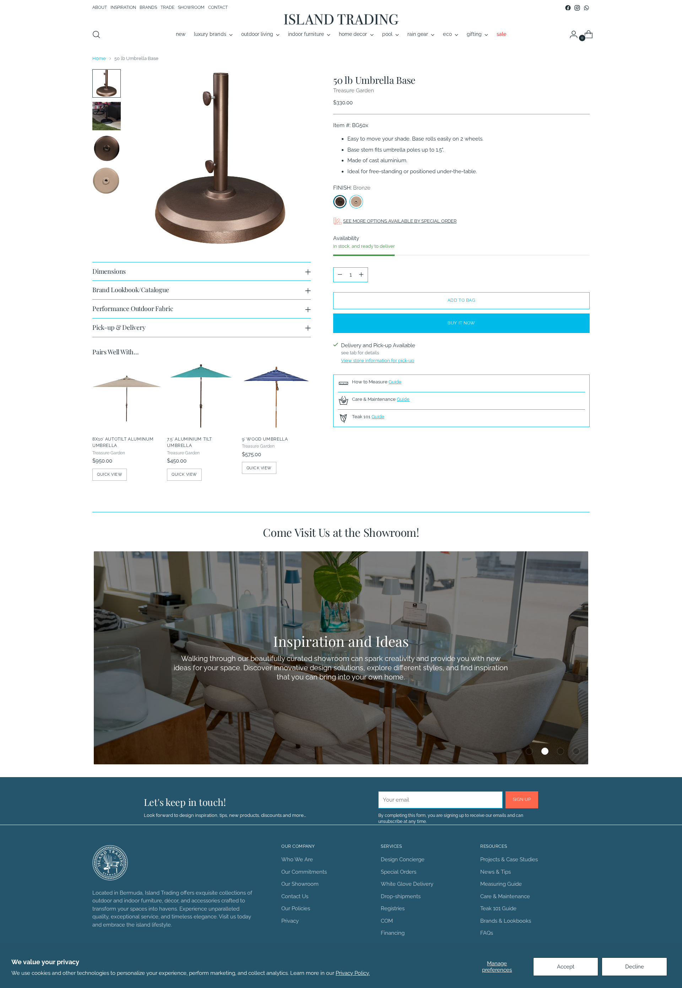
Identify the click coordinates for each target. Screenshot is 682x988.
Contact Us (294, 896)
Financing (393, 933)
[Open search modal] (96, 34)
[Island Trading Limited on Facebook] (568, 8)
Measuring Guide (501, 884)
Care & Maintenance (505, 896)
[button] (529, 751)
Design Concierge (402, 859)
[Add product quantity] (361, 275)
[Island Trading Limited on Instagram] (577, 8)
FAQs (486, 933)
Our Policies (295, 908)
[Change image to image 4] (106, 180)
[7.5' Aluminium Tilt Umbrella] (201, 395)
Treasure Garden (353, 90)
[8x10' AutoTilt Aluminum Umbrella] (126, 395)
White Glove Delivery (407, 884)
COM (387, 921)
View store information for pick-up (377, 360)
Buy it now (461, 323)
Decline (634, 967)
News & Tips (495, 872)
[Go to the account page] (571, 34)
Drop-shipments (401, 896)
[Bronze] (340, 201)
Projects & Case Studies (509, 859)
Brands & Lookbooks (505, 921)
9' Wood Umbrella (265, 439)
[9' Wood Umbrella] (276, 395)
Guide (395, 381)
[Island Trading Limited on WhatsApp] (586, 8)
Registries (393, 908)
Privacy (290, 921)
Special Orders (398, 872)
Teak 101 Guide (498, 908)
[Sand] (356, 201)
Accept (565, 967)
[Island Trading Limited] (341, 19)
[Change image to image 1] (106, 83)
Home (99, 58)
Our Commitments (304, 872)
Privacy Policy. (353, 973)
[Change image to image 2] (106, 116)
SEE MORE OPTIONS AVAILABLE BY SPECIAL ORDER (399, 221)
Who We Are (297, 859)
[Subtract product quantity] (340, 275)
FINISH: (351, 188)
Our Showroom (300, 884)
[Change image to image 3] (106, 149)
